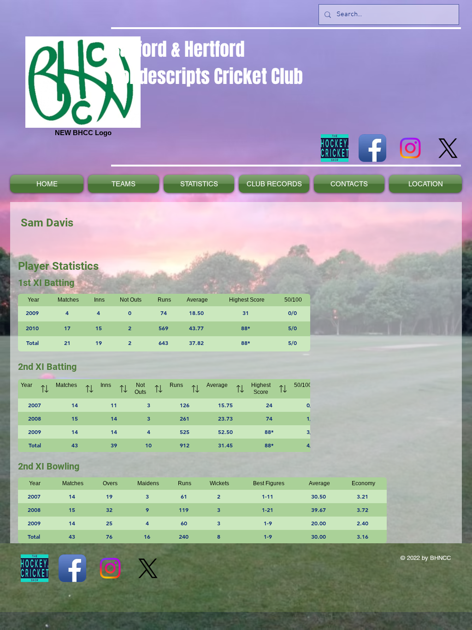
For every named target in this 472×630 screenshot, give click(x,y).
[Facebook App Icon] (372, 148)
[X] (448, 148)
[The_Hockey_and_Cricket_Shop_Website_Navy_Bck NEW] (334, 148)
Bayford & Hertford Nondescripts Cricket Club (207, 63)
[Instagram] (410, 148)
